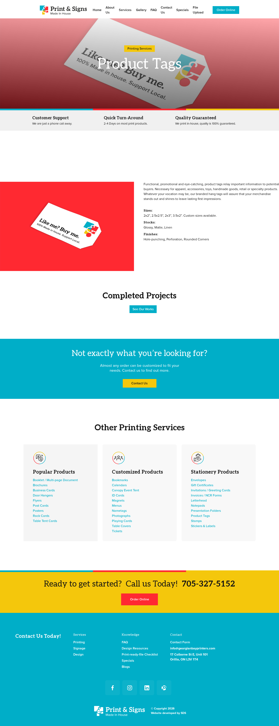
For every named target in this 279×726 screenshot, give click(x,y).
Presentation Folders (206, 511)
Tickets (117, 531)
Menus (117, 506)
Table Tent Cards (45, 521)
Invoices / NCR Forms (206, 495)
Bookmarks (120, 480)
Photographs (121, 516)
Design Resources (135, 648)
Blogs (126, 667)
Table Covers (121, 526)
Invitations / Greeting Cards (210, 490)
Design (78, 654)
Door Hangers (43, 495)
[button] (125, 10)
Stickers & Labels (203, 526)
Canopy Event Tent (125, 490)
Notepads (198, 506)
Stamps (196, 521)
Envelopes (198, 480)
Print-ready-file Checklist (140, 654)
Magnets (118, 500)
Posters (38, 511)
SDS (183, 713)
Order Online (226, 10)
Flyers (37, 500)
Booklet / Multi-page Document (55, 480)
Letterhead (199, 500)
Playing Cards (122, 521)
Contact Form (180, 642)
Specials (182, 10)
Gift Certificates (202, 485)
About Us (110, 10)
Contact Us (166, 10)
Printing (79, 642)
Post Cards (40, 506)
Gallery (141, 10)
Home (97, 10)
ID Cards (118, 495)
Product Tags (200, 516)
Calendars (119, 485)
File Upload (198, 10)
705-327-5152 (208, 584)
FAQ (154, 10)
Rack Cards (41, 516)
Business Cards (44, 490)
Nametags (119, 511)
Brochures (40, 485)
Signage (79, 648)
